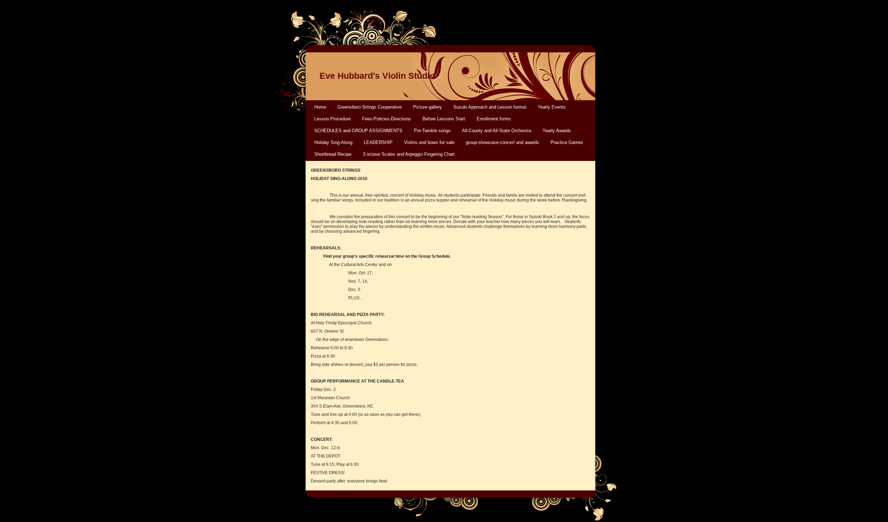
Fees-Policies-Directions (386, 118)
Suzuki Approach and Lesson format (489, 107)
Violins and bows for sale (429, 142)
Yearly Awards (557, 130)
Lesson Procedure (332, 118)
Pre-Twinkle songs (432, 130)
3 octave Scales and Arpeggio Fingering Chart (409, 154)
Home (320, 107)
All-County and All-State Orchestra (496, 130)
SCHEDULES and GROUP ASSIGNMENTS (358, 130)
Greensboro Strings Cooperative (370, 107)
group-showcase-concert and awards (502, 142)
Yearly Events (552, 107)
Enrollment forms (494, 118)
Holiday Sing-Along (333, 142)
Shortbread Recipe (332, 154)
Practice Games (566, 142)
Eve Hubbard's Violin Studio (377, 75)
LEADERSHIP (378, 142)
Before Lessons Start (443, 118)
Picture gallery (427, 107)
